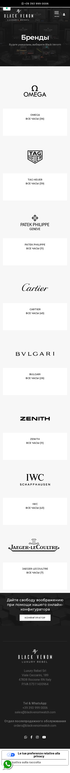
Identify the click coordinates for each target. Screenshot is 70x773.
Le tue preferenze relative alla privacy (39, 754)
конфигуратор (35, 617)
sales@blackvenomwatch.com (35, 712)
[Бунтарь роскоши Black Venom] (18, 14)
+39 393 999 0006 (35, 708)
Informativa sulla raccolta (23, 762)
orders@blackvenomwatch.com (35, 725)
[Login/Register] (64, 14)
